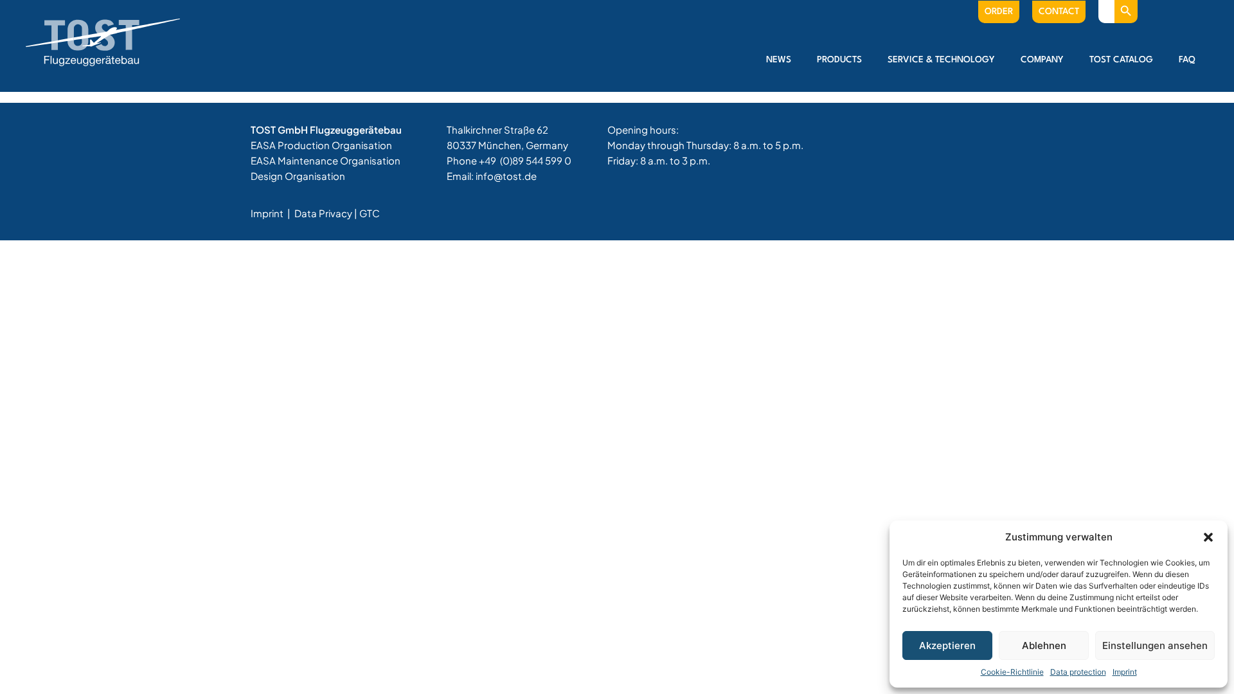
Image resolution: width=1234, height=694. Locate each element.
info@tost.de (506, 176)
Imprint (1125, 672)
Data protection (1078, 672)
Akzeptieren (947, 645)
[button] (1208, 537)
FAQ (1187, 59)
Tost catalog (1121, 59)
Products (839, 59)
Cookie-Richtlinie (1012, 672)
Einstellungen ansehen (1155, 645)
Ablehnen (1044, 645)
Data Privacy (323, 213)
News (778, 59)
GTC (369, 213)
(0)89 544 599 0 (535, 160)
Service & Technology (941, 59)
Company (1042, 59)
